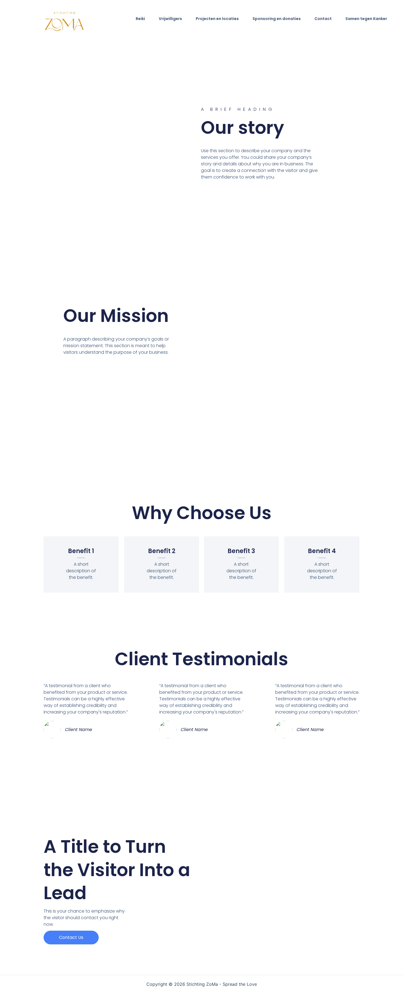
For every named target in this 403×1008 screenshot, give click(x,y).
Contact (323, 18)
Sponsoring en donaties (276, 18)
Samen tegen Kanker (366, 18)
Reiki (140, 18)
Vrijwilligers (170, 18)
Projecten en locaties (217, 18)
